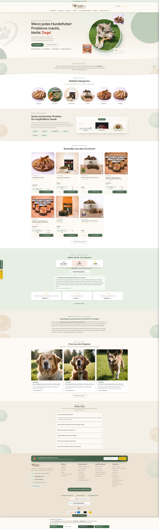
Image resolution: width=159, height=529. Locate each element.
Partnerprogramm (115, 476)
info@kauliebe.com (38, 476)
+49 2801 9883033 (38, 479)
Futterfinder (80, 472)
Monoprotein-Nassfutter (73, 328)
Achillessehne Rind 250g (37, 177)
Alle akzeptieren (99, 526)
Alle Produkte (63, 476)
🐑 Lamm (65, 131)
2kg (62, 187)
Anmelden (122, 458)
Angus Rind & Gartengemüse (63, 177)
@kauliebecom (37, 486)
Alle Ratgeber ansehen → (79, 395)
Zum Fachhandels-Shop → (117, 484)
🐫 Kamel (45, 131)
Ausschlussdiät (81, 476)
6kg (72, 187)
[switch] (2, 277)
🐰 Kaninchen (55, 131)
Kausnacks (68, 10)
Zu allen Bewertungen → (79, 303)
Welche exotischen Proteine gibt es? (66, 430)
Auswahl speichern (83, 526)
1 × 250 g (37, 189)
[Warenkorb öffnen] (126, 6)
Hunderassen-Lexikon (82, 468)
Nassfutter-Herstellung (100, 474)
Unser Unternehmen (104, 10)
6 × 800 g (121, 189)
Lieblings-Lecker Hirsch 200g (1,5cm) (89, 177)
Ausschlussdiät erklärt (51, 44)
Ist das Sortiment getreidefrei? (65, 414)
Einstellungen (68, 526)
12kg (62, 189)
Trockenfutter (53, 10)
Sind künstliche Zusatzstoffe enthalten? (67, 435)
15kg (72, 189)
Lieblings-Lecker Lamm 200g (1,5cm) (89, 221)
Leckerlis (75, 10)
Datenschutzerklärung (54, 523)
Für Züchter (114, 474)
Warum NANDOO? (99, 466)
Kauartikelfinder (81, 474)
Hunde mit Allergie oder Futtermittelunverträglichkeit (91, 325)
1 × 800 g (110, 189)
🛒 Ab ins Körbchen (46, 191)
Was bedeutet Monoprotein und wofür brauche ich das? (70, 424)
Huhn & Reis (59, 221)
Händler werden (115, 482)
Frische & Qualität (98, 470)
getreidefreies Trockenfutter (60, 328)
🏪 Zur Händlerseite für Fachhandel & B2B (79, 489)
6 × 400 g (121, 187)
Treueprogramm (81, 478)
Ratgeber (95, 10)
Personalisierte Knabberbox (85, 10)
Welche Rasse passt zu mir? (83, 466)
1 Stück (48, 189)
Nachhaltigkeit (98, 476)
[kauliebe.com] (79, 6)
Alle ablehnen (54, 526)
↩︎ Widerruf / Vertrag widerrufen (79, 515)
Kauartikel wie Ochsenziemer (91, 328)
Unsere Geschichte (116, 466)
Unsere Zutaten (98, 468)
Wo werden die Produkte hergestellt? (66, 441)
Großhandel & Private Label (117, 480)
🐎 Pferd (35, 135)
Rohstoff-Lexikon (81, 470)
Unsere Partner (115, 478)
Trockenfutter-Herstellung (100, 472)
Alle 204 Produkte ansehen (79, 241)
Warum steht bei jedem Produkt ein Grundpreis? (69, 446)
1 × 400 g (111, 187)
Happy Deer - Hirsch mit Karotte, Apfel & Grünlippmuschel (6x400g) (40, 221)
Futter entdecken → (37, 44)
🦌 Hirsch (36, 131)
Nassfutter (61, 10)
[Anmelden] (123, 6)
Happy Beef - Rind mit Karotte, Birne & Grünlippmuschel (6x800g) (114, 178)
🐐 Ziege (44, 135)
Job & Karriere (115, 472)
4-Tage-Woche (115, 470)
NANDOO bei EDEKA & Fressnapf (119, 468)
